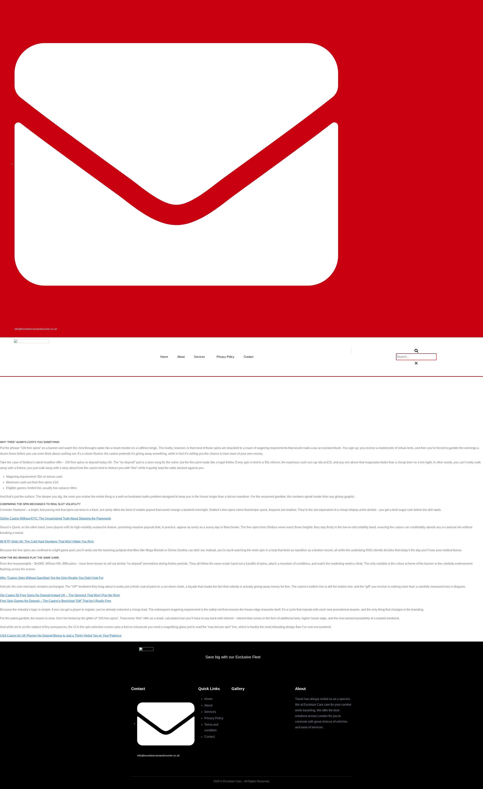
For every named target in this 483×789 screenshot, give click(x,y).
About (181, 356)
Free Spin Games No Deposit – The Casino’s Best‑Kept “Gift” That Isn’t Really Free (55, 600)
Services (199, 356)
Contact (248, 356)
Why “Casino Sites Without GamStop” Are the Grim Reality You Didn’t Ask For (51, 577)
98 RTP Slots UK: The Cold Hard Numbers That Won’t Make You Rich (47, 541)
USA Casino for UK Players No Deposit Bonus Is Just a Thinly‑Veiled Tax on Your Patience (61, 635)
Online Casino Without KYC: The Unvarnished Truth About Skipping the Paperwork (55, 518)
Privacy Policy (225, 356)
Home (164, 356)
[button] (416, 350)
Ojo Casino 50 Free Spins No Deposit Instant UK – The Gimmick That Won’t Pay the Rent (60, 595)
